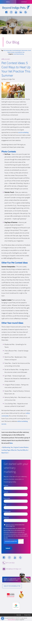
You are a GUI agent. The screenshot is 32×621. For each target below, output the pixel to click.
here (11, 443)
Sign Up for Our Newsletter (12, 586)
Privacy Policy (27, 615)
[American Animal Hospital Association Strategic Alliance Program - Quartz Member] (11, 595)
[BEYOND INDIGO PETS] (16, 7)
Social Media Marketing (18, 54)
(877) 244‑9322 (10, 563)
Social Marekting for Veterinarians (20, 50)
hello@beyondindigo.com (13, 569)
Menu (8, 2)
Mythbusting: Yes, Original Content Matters (15, 447)
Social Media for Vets (19, 52)
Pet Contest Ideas (8, 50)
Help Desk (18, 615)
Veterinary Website (11, 619)
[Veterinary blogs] (21, 595)
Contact (24, 2)
